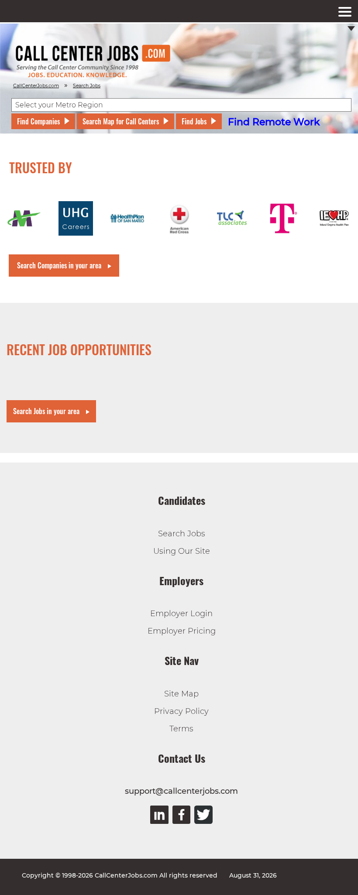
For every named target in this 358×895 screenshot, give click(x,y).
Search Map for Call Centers (121, 121)
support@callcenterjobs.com (181, 791)
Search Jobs (181, 533)
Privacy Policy (181, 711)
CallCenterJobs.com (36, 86)
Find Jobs (194, 121)
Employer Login (181, 613)
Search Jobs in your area (46, 411)
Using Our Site (181, 551)
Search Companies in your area (59, 265)
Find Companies (38, 121)
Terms (181, 729)
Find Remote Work (274, 122)
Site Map (181, 694)
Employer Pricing (182, 631)
